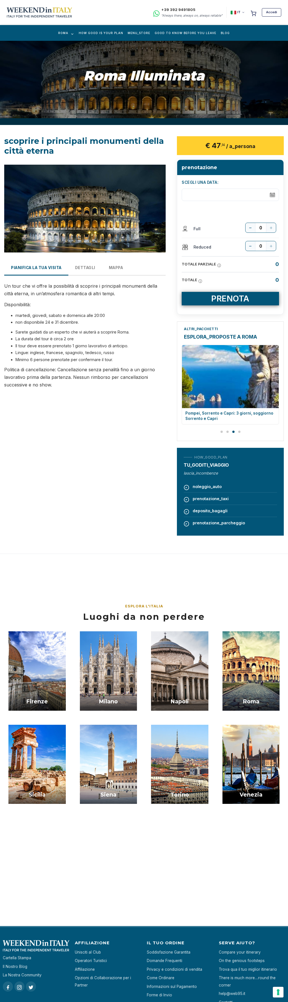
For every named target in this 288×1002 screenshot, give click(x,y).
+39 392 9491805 (178, 9)
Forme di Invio (159, 995)
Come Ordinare (160, 978)
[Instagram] (19, 986)
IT (238, 12)
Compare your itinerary (240, 952)
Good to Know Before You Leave (185, 33)
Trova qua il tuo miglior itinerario (248, 969)
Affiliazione (85, 969)
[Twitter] (31, 986)
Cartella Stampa (17, 958)
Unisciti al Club (88, 952)
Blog (225, 33)
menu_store (139, 33)
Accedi (271, 12)
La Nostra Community (22, 975)
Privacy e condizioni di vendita (174, 969)
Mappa (116, 267)
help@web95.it (232, 993)
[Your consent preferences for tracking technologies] (278, 992)
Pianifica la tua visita (36, 267)
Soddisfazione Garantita (168, 952)
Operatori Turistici (91, 960)
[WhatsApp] (156, 12)
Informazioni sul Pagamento (172, 986)
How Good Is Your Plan (101, 33)
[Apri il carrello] (253, 12)
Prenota (230, 298)
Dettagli (85, 267)
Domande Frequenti (164, 960)
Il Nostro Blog (15, 966)
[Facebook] (8, 986)
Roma (63, 33)
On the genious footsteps (242, 960)
